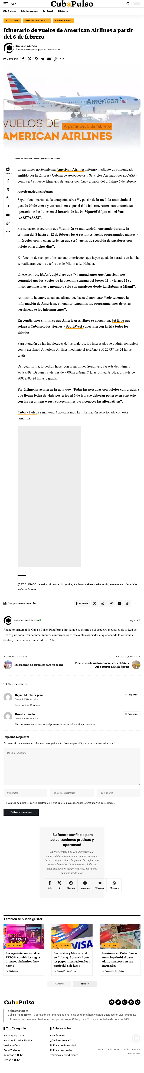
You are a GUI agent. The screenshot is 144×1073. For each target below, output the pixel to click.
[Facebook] (49, 885)
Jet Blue (118, 320)
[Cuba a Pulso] (72, 3)
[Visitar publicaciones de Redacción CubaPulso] (9, 48)
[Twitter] (118, 1002)
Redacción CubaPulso (26, 46)
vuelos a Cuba (101, 584)
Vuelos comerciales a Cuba (123, 584)
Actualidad (12, 21)
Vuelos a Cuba (63, 21)
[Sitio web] (138, 620)
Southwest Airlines (83, 584)
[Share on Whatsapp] (36, 59)
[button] (6, 3)
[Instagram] (85, 885)
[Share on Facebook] (23, 59)
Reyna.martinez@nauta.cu (27, 705)
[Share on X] (29, 59)
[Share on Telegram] (42, 59)
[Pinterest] (71, 885)
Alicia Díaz (13, 971)
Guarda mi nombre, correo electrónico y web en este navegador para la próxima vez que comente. (61, 802)
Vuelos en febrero (27, 589)
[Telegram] (100, 885)
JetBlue (68, 584)
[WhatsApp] (114, 885)
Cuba (61, 584)
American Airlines (70, 169)
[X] (59, 885)
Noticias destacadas (37, 21)
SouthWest (74, 326)
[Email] (49, 59)
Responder (133, 695)
